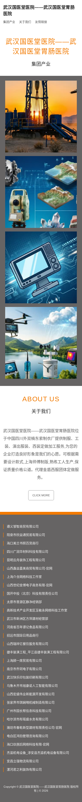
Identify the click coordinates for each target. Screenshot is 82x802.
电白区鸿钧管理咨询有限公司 (27, 736)
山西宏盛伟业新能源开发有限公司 (31, 694)
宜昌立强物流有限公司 (23, 761)
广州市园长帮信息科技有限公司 (29, 711)
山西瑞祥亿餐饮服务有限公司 (27, 644)
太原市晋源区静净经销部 (24, 602)
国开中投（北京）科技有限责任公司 (32, 593)
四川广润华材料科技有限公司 (27, 551)
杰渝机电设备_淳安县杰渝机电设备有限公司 (38, 753)
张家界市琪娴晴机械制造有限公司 (31, 702)
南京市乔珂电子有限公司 (24, 669)
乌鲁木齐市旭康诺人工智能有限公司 (32, 685)
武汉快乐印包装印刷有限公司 (27, 677)
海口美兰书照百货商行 (23, 543)
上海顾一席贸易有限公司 (24, 660)
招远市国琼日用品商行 (23, 635)
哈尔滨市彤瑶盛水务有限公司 (27, 719)
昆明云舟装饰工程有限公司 (26, 560)
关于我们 (25, 22)
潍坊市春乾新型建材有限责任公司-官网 (34, 727)
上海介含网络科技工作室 (24, 577)
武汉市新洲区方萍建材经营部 (27, 618)
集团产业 (9, 22)
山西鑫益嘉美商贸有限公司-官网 (29, 568)
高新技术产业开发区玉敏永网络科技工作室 (37, 610)
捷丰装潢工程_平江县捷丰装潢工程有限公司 (38, 652)
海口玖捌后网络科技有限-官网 (28, 744)
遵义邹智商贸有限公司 (23, 526)
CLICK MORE (41, 495)
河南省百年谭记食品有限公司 (27, 627)
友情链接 (41, 22)
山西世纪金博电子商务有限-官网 (29, 585)
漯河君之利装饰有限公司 (24, 769)
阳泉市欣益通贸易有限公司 (26, 535)
